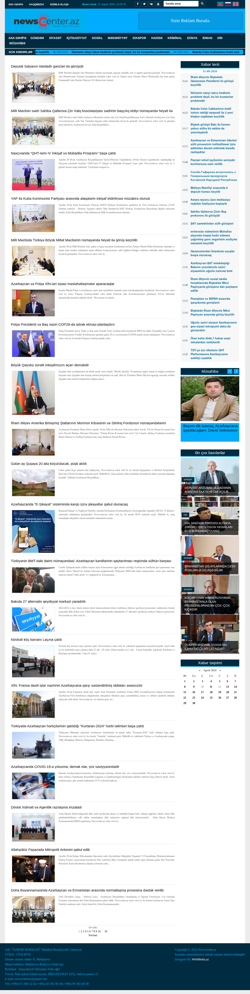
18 (211, 692)
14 (235, 686)
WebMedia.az (200, 959)
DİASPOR (139, 38)
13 (227, 686)
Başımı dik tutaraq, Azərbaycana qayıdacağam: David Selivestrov (210, 428)
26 (219, 697)
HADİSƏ (156, 38)
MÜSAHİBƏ (17, 43)
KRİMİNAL (175, 38)
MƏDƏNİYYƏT (118, 38)
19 (219, 692)
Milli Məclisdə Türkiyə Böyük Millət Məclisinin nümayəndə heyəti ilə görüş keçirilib (74, 240)
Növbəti (92, 935)
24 (202, 697)
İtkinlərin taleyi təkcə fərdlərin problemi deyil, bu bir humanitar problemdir (100, 51)
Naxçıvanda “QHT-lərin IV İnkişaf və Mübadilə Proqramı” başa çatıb (63, 153)
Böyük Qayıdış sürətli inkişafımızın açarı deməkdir (50, 365)
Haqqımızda (36, 4)
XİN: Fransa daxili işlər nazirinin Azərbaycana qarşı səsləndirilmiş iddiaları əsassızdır (77, 685)
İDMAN (207, 38)
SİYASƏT (55, 38)
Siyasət (188, 479)
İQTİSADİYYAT (77, 38)
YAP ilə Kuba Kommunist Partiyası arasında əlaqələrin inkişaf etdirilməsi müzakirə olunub (80, 199)
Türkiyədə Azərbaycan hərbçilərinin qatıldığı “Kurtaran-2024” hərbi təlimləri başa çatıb (77, 726)
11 (211, 686)
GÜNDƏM (37, 38)
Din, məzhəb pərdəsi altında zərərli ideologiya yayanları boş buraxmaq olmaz (208, 527)
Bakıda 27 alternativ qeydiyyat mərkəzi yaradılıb (48, 602)
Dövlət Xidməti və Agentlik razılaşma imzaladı (46, 807)
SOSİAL (97, 38)
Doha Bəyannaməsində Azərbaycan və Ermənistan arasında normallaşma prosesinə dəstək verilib (87, 890)
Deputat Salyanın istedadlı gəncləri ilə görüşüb (47, 66)
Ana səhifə (15, 4)
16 (193, 692)
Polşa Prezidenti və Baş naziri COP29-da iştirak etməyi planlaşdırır (63, 324)
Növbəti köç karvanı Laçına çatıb (36, 640)
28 (235, 697)
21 (235, 692)
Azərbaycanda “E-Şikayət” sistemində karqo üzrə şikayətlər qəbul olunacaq (69, 504)
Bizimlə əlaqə (59, 4)
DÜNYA (192, 38)
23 (193, 697)
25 (211, 697)
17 (202, 692)
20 (227, 692)
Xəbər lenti (210, 64)
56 (105, 931)
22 (184, 697)
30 (193, 703)
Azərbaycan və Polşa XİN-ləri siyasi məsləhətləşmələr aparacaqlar (62, 284)
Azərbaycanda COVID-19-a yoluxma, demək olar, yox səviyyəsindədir (65, 767)
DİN (219, 38)
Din (185, 515)
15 (184, 692)
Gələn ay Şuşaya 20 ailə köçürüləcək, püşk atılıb (49, 464)
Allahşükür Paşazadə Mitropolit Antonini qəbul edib (50, 850)
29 (184, 703)
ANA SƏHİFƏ (17, 38)
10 (99, 931)
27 (227, 697)
